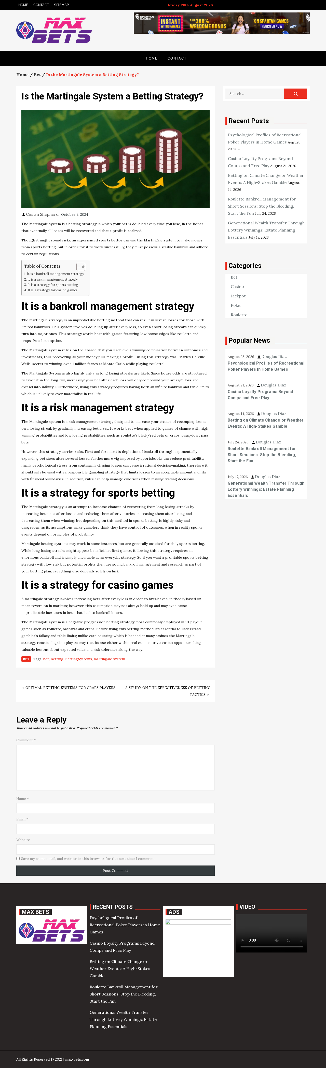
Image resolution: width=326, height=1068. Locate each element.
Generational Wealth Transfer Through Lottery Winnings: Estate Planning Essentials (266, 230)
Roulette (239, 314)
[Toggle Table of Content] (78, 267)
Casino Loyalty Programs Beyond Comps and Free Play (260, 394)
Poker (236, 305)
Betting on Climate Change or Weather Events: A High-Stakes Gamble (266, 423)
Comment (26, 740)
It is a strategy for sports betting (53, 285)
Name (22, 798)
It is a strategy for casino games (52, 290)
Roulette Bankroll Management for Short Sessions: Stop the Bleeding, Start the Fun (262, 206)
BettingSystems (78, 659)
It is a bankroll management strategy (55, 274)
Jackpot (238, 295)
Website (23, 840)
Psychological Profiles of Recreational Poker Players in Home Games (266, 366)
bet (46, 659)
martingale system (109, 659)
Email (22, 819)
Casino (237, 286)
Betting (57, 659)
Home (23, 5)
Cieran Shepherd (42, 214)
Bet (26, 659)
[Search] (295, 94)
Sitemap (61, 5)
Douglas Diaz (274, 356)
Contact (41, 5)
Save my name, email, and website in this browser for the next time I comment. (88, 858)
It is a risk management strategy (53, 279)
